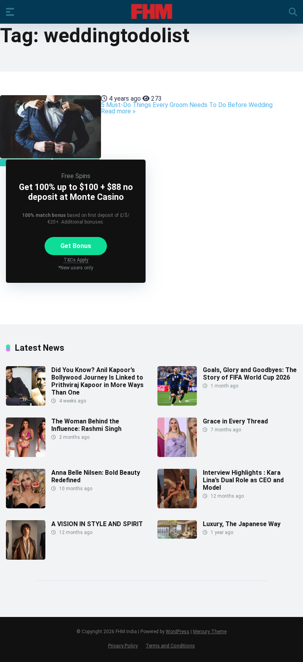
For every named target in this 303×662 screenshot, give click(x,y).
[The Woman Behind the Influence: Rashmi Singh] (25, 455)
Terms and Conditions (170, 646)
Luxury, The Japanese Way (242, 524)
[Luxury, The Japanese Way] (177, 536)
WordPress (177, 631)
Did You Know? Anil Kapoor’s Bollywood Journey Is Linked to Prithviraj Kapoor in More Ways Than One (97, 381)
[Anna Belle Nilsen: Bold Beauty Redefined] (25, 506)
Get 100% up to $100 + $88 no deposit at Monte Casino (76, 192)
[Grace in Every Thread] (177, 455)
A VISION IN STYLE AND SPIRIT (97, 524)
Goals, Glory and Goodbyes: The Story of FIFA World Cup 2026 (250, 373)
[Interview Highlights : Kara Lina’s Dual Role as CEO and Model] (177, 506)
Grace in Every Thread (235, 421)
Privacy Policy (123, 646)
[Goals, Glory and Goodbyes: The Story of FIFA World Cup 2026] (177, 403)
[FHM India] (151, 11)
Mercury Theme (209, 631)
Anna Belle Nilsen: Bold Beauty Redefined (95, 476)
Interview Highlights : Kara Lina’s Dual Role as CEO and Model (243, 480)
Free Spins (75, 176)
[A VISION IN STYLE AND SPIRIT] (25, 557)
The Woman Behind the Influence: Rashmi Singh (86, 425)
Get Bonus (75, 246)
